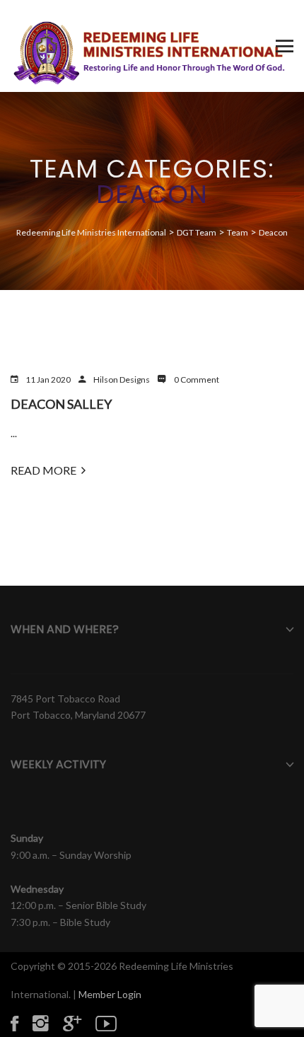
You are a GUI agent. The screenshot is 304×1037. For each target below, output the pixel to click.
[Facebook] (22, 1023)
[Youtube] (113, 1023)
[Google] (79, 1023)
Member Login (109, 994)
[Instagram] (48, 1023)
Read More (43, 470)
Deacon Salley (61, 404)
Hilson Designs (121, 379)
